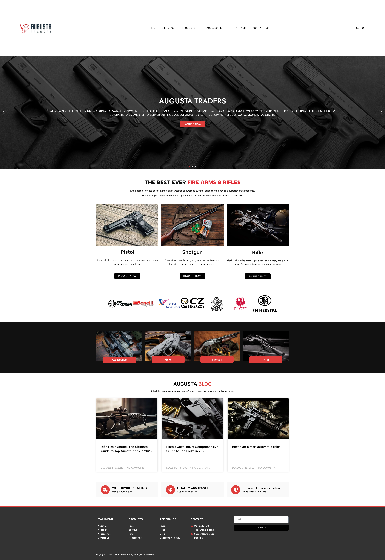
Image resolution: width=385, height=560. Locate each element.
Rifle (266, 360)
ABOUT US (168, 27)
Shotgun (217, 359)
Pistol (168, 359)
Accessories (214, 27)
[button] (3, 112)
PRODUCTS (188, 27)
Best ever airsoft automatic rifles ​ (256, 447)
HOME (151, 27)
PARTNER (240, 27)
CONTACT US (261, 27)
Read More (106, 459)
